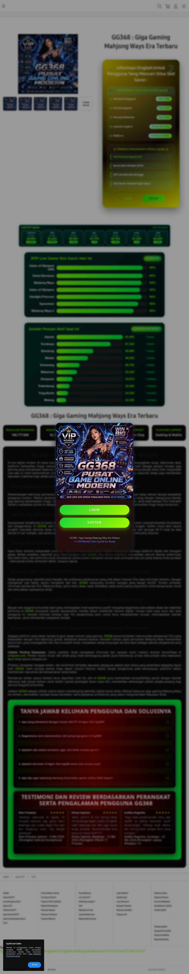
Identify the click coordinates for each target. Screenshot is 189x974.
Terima (34, 965)
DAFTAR (94, 522)
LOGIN (94, 509)
